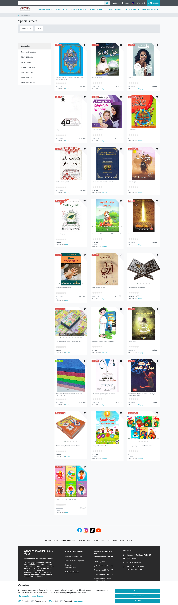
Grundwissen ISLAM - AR (103, 570)
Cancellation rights (51, 540)
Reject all (137, 601)
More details (78, 601)
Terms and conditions (116, 540)
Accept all (137, 591)
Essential (25, 601)
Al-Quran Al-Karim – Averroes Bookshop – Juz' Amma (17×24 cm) (69, 78)
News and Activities (45, 10)
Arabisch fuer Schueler (73, 556)
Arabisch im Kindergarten (74, 561)
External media (40, 601)
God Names (132, 129)
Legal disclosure (38, 596)
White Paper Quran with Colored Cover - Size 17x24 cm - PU (69, 394)
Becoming (131, 77)
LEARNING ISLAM (149, 10)
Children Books (114, 10)
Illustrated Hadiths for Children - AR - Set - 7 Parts (106, 234)
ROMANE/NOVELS (72, 572)
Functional (68, 601)
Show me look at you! (98, 287)
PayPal (55, 601)
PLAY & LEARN (61, 10)
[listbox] (107, 59)
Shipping (67, 89)
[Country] (133, 3)
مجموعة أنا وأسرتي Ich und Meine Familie (140, 446)
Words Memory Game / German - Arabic (68, 446)
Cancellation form (68, 540)
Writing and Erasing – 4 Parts (100, 446)
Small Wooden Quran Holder (136, 287)
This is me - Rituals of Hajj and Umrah (103, 341)
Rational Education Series (63, 287)
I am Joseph (132, 182)
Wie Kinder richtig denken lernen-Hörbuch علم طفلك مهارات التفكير (141, 394)
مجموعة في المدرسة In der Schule (66, 499)
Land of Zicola (132, 234)
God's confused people (62, 182)
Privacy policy (24, 596)
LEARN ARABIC (131, 10)
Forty (57, 129)
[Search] (107, 3)
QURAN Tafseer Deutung (103, 566)
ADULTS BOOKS (77, 10)
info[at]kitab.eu (132, 558)
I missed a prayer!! (61, 234)
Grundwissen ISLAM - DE (103, 574)
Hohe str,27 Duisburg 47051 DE (138, 555)
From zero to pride (97, 129)
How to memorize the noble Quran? (102, 182)
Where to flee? (132, 341)
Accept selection (137, 596)
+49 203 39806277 (133, 562)
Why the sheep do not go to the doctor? (103, 393)
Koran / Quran (99, 562)
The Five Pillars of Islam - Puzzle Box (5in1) (68, 341)
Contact (130, 540)
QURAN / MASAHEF (97, 10)
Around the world (97, 77)
